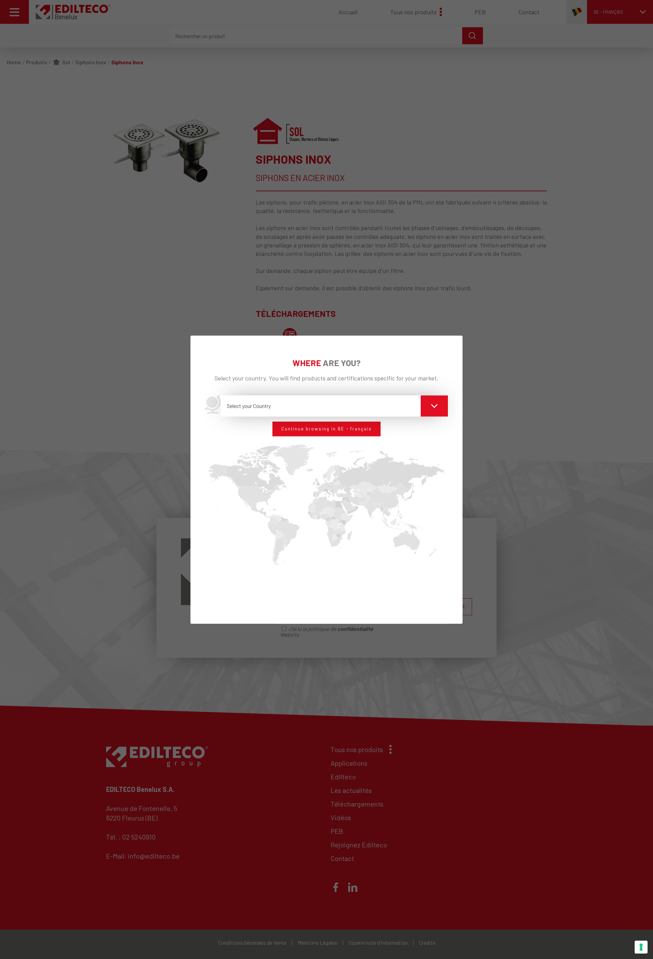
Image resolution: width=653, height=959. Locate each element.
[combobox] (334, 406)
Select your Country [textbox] (249, 406)
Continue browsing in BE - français (326, 429)
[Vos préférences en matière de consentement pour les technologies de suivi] (641, 947)
